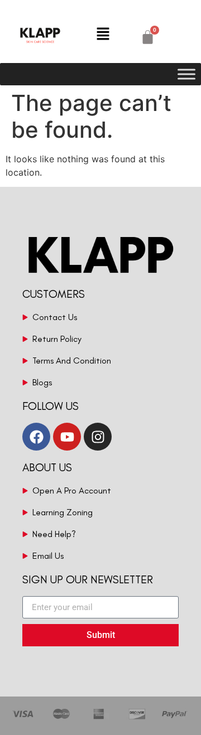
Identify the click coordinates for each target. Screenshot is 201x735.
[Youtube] (67, 437)
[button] (103, 34)
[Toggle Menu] (186, 74)
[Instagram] (98, 437)
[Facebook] (36, 437)
